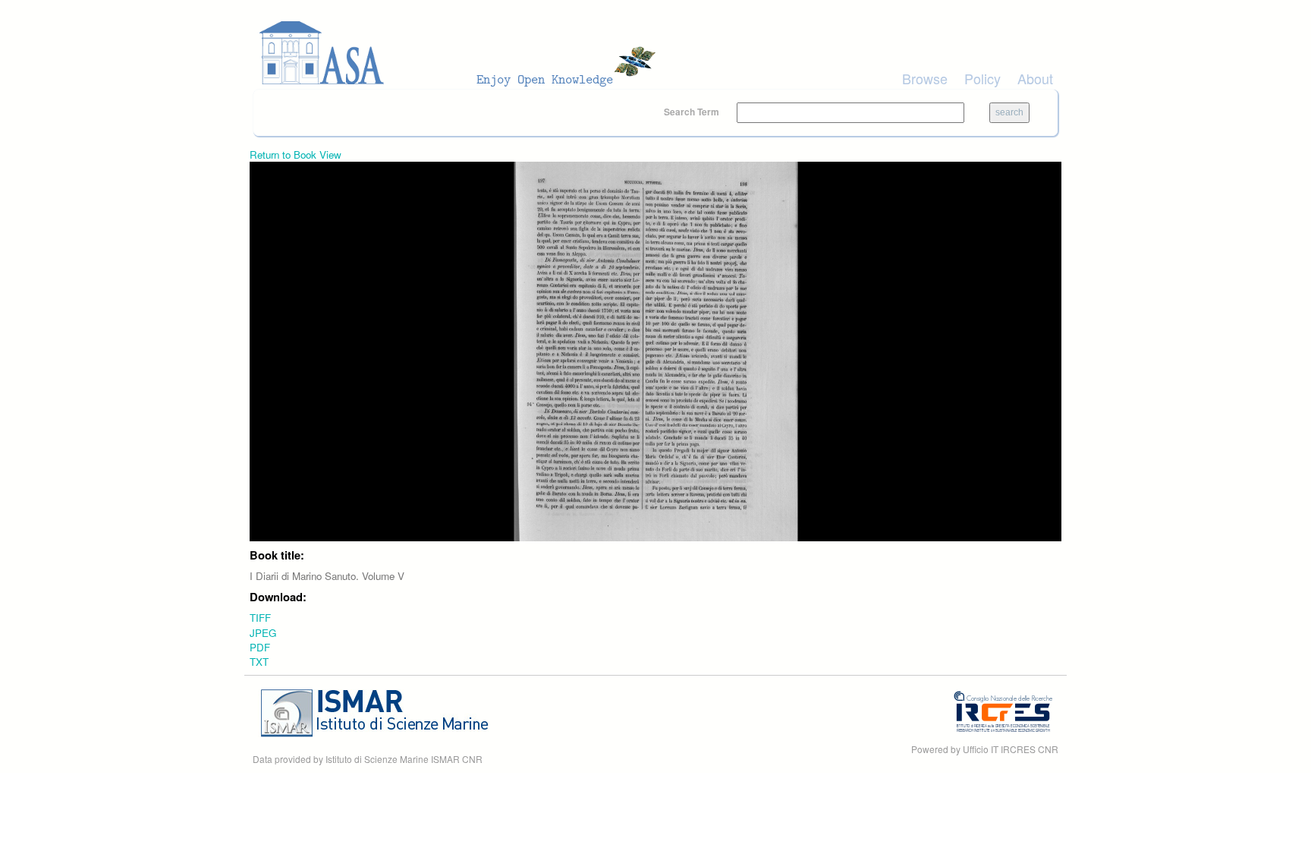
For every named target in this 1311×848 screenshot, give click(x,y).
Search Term (693, 111)
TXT (259, 661)
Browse (925, 78)
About (1035, 78)
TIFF (260, 617)
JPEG (263, 633)
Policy (982, 78)
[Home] (462, 53)
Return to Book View (295, 154)
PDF (260, 647)
